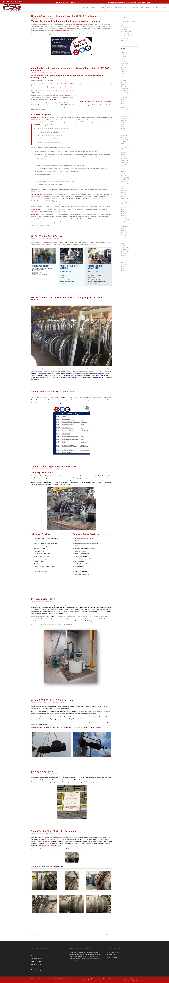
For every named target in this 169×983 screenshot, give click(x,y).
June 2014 (123, 241)
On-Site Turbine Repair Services (47, 236)
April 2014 (123, 245)
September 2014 (125, 234)
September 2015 (125, 224)
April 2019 (123, 173)
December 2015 (125, 220)
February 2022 (124, 110)
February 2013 (124, 260)
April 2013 (123, 258)
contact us (100, 377)
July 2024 (123, 73)
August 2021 (124, 122)
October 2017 (124, 198)
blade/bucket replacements (43, 841)
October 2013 (124, 251)
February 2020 (124, 160)
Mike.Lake (53, 18)
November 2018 (125, 179)
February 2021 (124, 135)
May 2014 (123, 243)
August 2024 (124, 71)
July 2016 (123, 209)
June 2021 (123, 126)
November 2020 (125, 141)
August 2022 (124, 97)
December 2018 (125, 177)
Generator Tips (124, 27)
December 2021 (125, 114)
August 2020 (124, 148)
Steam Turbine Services (37, 956)
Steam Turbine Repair (36, 961)
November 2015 (125, 222)
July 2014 (123, 239)
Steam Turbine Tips (49, 468)
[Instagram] (161, 7)
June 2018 (123, 190)
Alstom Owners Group (79, 24)
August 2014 (124, 237)
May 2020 (123, 154)
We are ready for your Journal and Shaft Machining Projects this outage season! (67, 298)
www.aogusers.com (65, 95)
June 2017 (123, 205)
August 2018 (124, 186)
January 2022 (124, 112)
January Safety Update (42, 771)
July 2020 (123, 150)
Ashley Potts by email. (51, 99)
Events (43, 18)
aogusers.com (62, 403)
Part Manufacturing (36, 970)
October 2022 (124, 93)
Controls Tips (124, 23)
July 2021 (123, 124)
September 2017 (125, 201)
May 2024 (123, 76)
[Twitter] (156, 7)
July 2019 (123, 167)
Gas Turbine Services (36, 958)
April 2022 (123, 105)
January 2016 (124, 217)
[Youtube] (164, 7)
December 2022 (125, 88)
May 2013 (123, 256)
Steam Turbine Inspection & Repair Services (53, 466)
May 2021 (123, 129)
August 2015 (124, 226)
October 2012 (124, 264)
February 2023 (124, 84)
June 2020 (123, 152)
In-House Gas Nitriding (43, 598)
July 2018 (123, 188)
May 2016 (123, 213)
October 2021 (124, 118)
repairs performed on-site (66, 242)
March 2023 (124, 82)
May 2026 (123, 59)
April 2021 (123, 131)
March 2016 (124, 215)
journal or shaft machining (67, 377)
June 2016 (123, 211)
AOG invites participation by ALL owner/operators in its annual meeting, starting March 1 (67, 76)
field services (44, 716)
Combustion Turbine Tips (47, 702)
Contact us (49, 244)
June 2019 (123, 169)
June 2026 (123, 57)
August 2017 (124, 203)
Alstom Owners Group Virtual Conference (52, 391)
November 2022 (125, 90)
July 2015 (123, 228)
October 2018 (124, 181)
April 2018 (123, 194)
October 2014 (124, 232)
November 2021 (125, 116)
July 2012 (123, 266)
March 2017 (124, 207)
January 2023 (124, 86)
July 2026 (123, 55)
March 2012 (124, 270)
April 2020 (123, 156)
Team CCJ (52, 80)
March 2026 (124, 61)
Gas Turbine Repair (36, 964)
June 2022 (123, 101)
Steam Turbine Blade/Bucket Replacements (53, 831)
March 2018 (124, 196)
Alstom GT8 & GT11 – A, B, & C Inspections (52, 700)
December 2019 (125, 162)
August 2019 (124, 165)
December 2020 (125, 139)
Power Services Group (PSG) (75, 198)
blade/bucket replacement (61, 837)
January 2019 (124, 175)
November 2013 (125, 249)
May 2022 (123, 103)
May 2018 (123, 192)
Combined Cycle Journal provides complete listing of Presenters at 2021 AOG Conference (70, 69)
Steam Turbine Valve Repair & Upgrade (41, 967)
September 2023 (125, 78)
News (47, 18)
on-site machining (43, 371)
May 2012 (123, 268)
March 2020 (124, 158)
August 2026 (124, 52)
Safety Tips (47, 773)
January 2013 (124, 262)
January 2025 (124, 67)
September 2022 (125, 95)
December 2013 (125, 247)
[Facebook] (159, 7)
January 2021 (124, 137)
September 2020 (125, 146)
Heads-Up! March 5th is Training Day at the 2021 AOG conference (64, 15)
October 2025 (124, 63)
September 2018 (125, 184)
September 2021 (125, 120)
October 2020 (124, 143)
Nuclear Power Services (37, 953)
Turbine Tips (48, 238)
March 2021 (124, 133)
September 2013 (125, 253)
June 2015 (123, 230)
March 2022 (124, 107)
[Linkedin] (153, 7)
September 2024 (125, 69)
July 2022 (123, 99)
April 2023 (123, 80)
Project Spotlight (125, 31)
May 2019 (123, 171)
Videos (122, 40)
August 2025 (124, 65)
